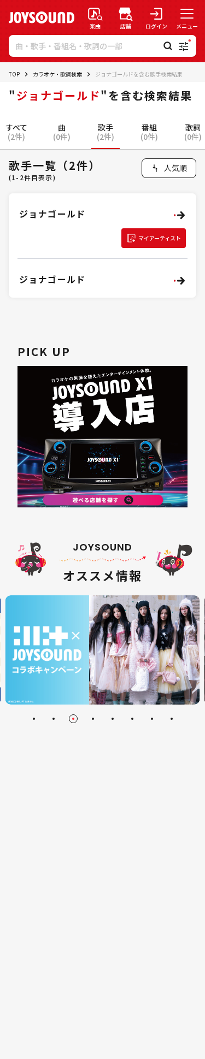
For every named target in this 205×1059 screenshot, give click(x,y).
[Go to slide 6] (132, 719)
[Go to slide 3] (73, 719)
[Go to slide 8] (172, 719)
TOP (14, 74)
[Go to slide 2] (53, 719)
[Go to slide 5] (113, 719)
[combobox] (169, 168)
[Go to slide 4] (93, 719)
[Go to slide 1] (34, 719)
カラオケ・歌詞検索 (57, 74)
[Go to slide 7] (152, 719)
